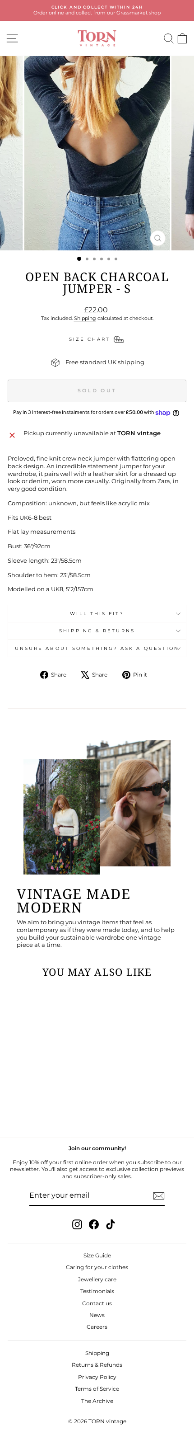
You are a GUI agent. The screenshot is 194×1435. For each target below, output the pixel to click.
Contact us (97, 1303)
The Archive (97, 1400)
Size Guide (97, 1255)
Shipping (85, 318)
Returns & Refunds (97, 1364)
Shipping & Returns (97, 631)
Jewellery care (97, 1279)
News (97, 1315)
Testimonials (97, 1291)
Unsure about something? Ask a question (97, 648)
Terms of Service (97, 1388)
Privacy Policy (97, 1377)
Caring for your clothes (97, 1267)
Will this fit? (97, 613)
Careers (97, 1326)
